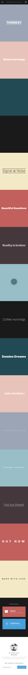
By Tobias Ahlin (14, 653)
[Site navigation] (2, 2)
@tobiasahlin (14, 654)
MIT (4, 658)
